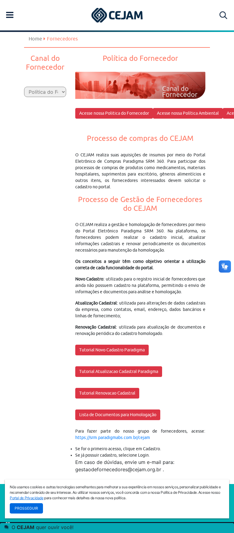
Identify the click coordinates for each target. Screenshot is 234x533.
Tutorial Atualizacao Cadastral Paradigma (118, 371)
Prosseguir (26, 508)
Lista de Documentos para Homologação (117, 414)
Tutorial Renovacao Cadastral (107, 393)
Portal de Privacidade (27, 498)
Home (35, 38)
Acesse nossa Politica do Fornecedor (114, 113)
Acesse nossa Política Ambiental (188, 113)
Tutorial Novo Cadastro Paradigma (112, 349)
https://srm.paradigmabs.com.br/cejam (112, 437)
